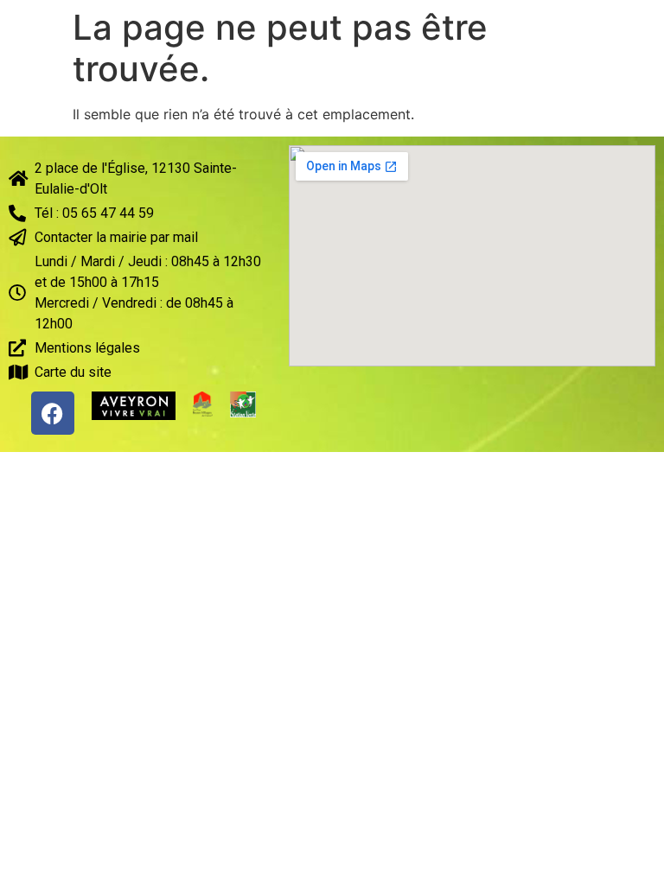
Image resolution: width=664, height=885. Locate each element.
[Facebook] (52, 413)
